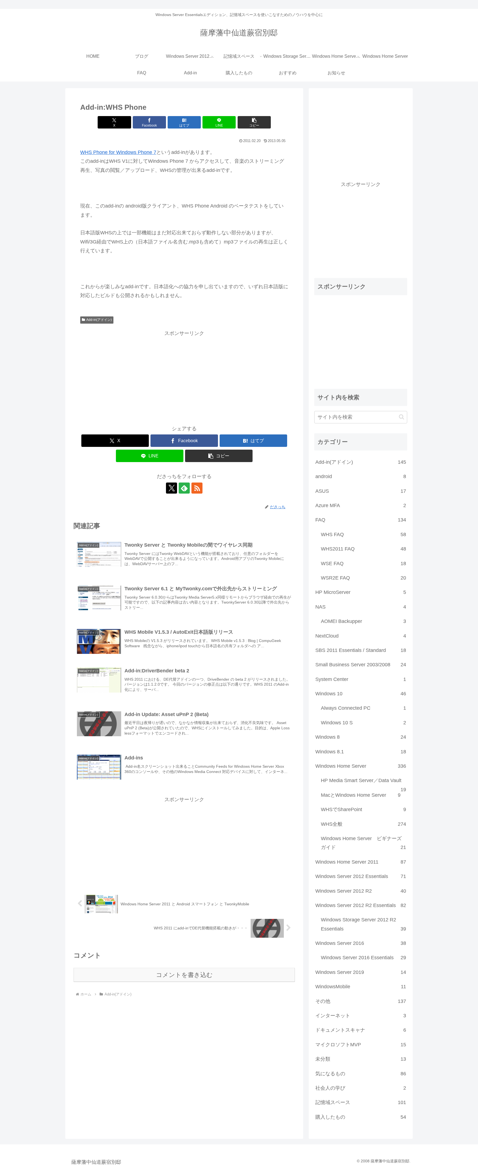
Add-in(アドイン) (99, 320)
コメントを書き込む (184, 974)
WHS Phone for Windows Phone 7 (118, 152)
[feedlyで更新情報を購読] (184, 488)
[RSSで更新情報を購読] (196, 488)
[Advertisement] (184, 376)
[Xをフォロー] (171, 488)
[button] (254, 122)
